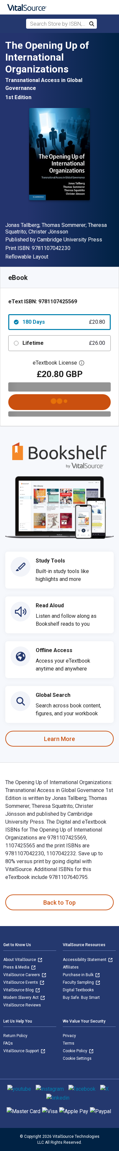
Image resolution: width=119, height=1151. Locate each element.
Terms (68, 1043)
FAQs (8, 1043)
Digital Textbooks (78, 990)
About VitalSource (20, 959)
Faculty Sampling (79, 982)
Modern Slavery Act (21, 997)
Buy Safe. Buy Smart (81, 997)
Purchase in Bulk (79, 975)
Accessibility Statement (85, 959)
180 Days (63, 322)
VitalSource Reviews (22, 1005)
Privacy (69, 1035)
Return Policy (15, 1035)
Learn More (59, 738)
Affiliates (71, 967)
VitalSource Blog (19, 990)
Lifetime (63, 343)
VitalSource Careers (22, 975)
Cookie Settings (77, 1058)
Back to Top (59, 902)
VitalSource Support (21, 1051)
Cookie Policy (75, 1051)
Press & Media (16, 967)
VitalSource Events (21, 982)
